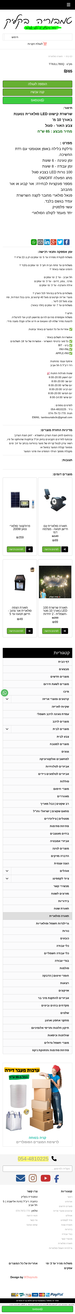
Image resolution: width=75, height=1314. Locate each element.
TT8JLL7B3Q (56, 64)
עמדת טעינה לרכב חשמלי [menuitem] (53, 714)
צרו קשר (32, 1191)
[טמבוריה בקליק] (37, 22)
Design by (24, 1277)
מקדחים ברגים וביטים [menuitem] (55, 1005)
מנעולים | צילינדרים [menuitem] (56, 818)
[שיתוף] (64, 549)
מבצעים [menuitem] (64, 669)
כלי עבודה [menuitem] (62, 945)
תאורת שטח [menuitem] (61, 908)
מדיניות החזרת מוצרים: (56, 430)
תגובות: (67, 460)
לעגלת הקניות (35, 43)
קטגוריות (62, 652)
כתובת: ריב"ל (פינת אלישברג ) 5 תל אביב (20, 1203)
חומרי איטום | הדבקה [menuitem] (55, 975)
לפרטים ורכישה (51, 549)
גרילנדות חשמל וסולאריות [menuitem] (52, 923)
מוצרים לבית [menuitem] (61, 728)
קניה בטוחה (37, 1138)
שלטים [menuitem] (64, 1012)
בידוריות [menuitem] (63, 901)
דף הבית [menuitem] (63, 661)
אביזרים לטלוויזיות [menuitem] (57, 766)
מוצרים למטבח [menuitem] (59, 744)
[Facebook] (67, 241)
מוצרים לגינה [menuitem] (60, 848)
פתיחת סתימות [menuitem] (59, 826)
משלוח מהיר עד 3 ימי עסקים (59, 1266)
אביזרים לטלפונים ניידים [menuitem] (53, 773)
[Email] (40, 241)
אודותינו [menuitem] (68, 1201)
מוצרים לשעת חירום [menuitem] (56, 684)
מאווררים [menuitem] (63, 796)
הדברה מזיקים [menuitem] (60, 855)
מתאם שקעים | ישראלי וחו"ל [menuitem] (51, 811)
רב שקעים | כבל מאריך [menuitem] (54, 803)
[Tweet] (60, 241)
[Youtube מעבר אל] (45, 1180)
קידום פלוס (32, 1300)
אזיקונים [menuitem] (64, 990)
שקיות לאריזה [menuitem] (60, 706)
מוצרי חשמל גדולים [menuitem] (56, 1042)
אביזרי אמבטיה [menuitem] (59, 841)
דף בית (69, 56)
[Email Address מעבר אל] (20, 1180)
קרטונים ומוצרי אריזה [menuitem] (55, 698)
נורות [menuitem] (65, 930)
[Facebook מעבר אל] (56, 1180)
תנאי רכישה (32, 1215)
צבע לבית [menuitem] (63, 736)
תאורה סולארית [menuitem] (59, 915)
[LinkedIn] (47, 241)
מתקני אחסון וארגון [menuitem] (57, 1020)
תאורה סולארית (55, 56)
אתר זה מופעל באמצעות (37, 1300)
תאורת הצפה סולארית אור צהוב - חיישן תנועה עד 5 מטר (20, 612)
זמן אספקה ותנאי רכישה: (55, 252)
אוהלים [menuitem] (64, 870)
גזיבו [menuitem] (66, 691)
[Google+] (53, 241)
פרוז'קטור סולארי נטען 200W (20, 527)
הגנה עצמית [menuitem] (61, 863)
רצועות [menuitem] (64, 983)
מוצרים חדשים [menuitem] (59, 676)
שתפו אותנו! (32, 1225)
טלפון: (34, 1210)
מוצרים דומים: (62, 474)
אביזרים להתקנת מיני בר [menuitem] (53, 998)
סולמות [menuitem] (64, 968)
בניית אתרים (21, 1300)
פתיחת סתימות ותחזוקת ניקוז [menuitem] (50, 1050)
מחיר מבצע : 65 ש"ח (55, 131)
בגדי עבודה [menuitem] (62, 960)
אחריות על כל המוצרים (23, 1263)
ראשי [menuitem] (70, 1197)
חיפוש (15, 37)
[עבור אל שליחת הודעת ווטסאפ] (4, 692)
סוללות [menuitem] (64, 781)
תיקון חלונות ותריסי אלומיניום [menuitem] (50, 1027)
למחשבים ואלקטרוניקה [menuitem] (54, 758)
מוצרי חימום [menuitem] (61, 788)
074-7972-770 (23, 1211)
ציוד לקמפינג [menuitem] (61, 878)
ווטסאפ (36, 100)
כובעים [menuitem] (64, 938)
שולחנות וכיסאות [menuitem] (58, 1035)
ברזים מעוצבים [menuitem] (59, 833)
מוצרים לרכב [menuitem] (61, 721)
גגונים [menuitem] (65, 751)
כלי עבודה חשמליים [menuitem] (56, 953)
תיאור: (67, 108)
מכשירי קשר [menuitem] (61, 886)
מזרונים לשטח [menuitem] (60, 893)
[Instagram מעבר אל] (33, 1180)
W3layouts (31, 1277)
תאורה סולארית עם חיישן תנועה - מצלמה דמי (55, 529)
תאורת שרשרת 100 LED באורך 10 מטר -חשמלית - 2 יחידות (55, 611)
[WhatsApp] (34, 241)
